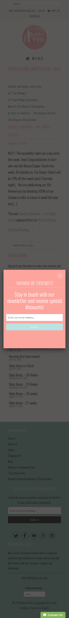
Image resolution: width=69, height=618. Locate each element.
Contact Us (54, 614)
